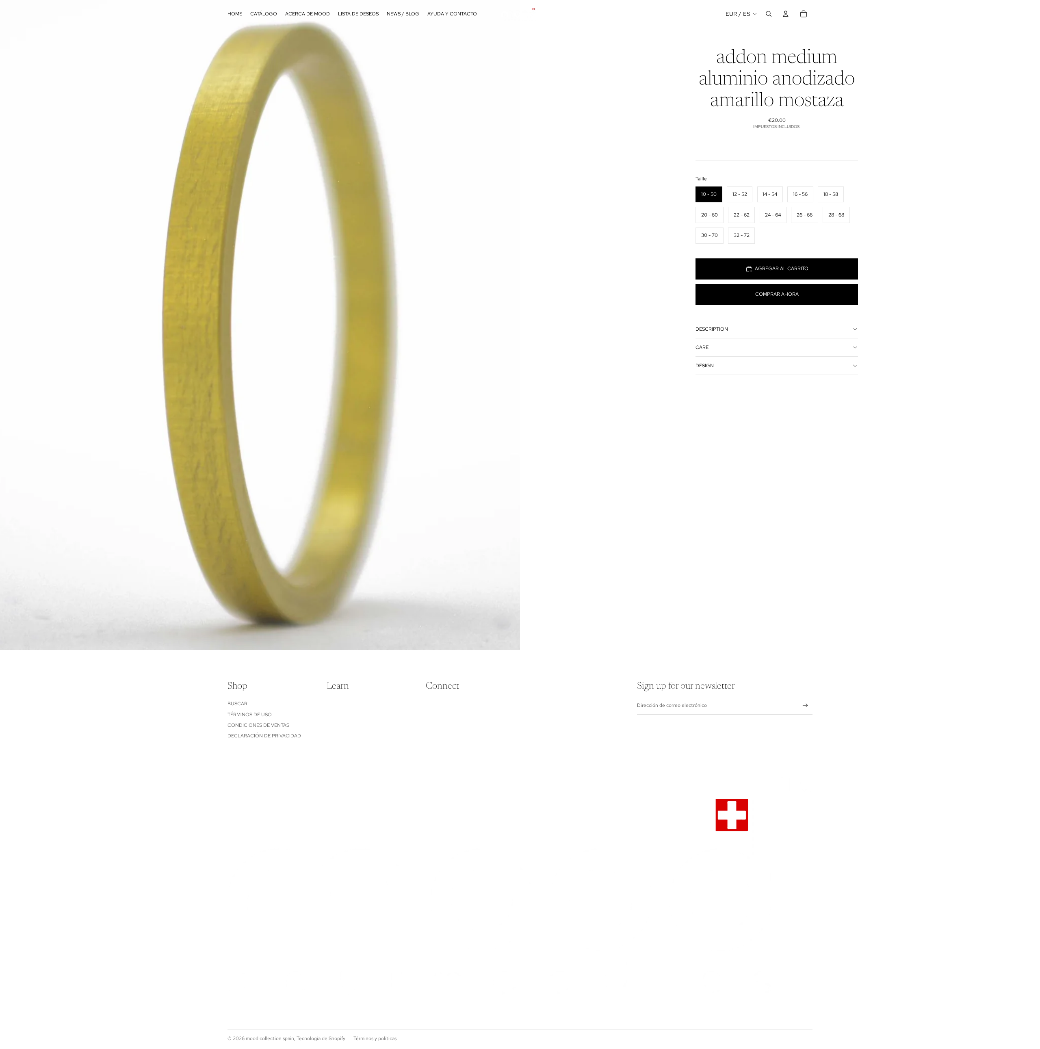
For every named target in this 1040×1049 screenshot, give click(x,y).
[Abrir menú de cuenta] (786, 14)
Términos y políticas (374, 1038)
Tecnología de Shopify (321, 1038)
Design (705, 365)
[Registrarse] (805, 705)
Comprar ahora (777, 294)
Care (702, 347)
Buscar (237, 703)
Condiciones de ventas (258, 725)
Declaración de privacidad (264, 736)
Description (712, 329)
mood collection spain (270, 1038)
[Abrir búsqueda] (769, 14)
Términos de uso (250, 714)
